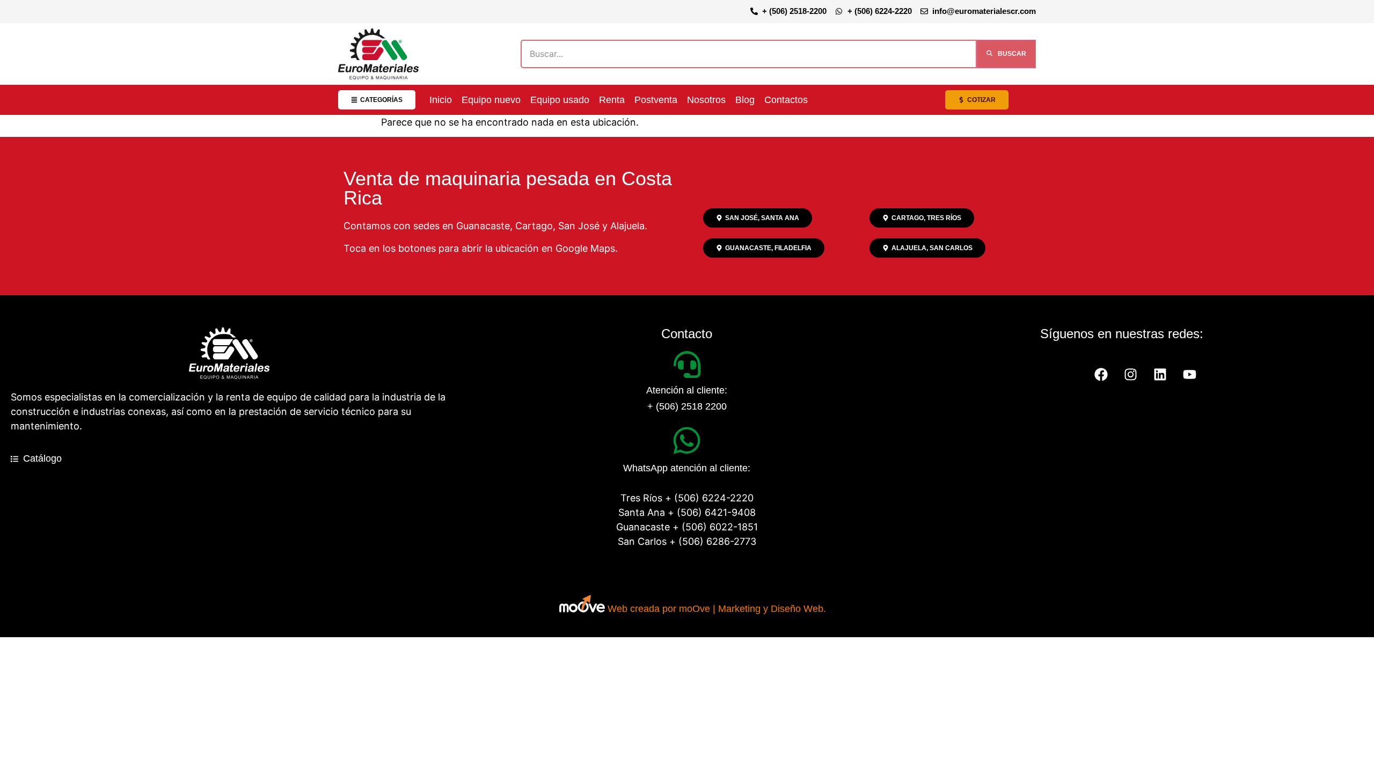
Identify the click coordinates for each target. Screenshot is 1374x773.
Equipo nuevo (491, 99)
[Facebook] (1101, 374)
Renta (612, 99)
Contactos (786, 99)
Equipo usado (559, 99)
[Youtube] (1189, 374)
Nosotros (706, 99)
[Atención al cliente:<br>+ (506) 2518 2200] (687, 364)
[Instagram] (1130, 374)
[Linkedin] (1160, 374)
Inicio (440, 99)
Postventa (655, 99)
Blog (745, 99)
